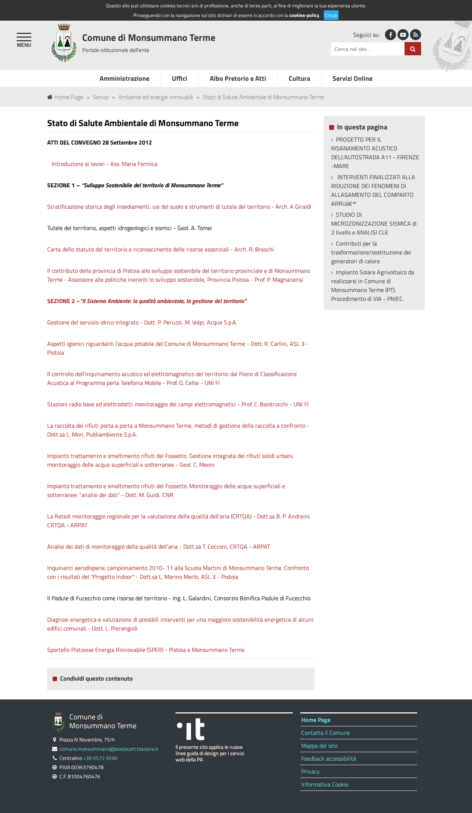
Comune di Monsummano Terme (148, 37)
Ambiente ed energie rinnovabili (155, 97)
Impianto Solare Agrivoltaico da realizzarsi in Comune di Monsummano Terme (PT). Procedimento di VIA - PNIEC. (372, 285)
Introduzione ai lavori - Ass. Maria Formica (104, 163)
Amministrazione (124, 78)
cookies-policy (304, 15)
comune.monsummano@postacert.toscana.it (108, 749)
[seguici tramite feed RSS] (415, 34)
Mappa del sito (319, 745)
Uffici (179, 78)
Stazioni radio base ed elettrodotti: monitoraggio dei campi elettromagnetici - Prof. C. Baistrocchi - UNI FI (178, 404)
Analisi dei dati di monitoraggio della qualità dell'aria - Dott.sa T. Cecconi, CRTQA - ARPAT (158, 546)
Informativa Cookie (324, 784)
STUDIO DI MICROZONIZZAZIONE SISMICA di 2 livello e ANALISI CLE (374, 223)
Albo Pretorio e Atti (238, 78)
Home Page (69, 97)
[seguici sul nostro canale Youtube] (403, 34)
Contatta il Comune (325, 732)
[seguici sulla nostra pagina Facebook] (390, 34)
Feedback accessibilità (328, 758)
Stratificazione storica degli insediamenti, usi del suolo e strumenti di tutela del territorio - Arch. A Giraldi (179, 206)
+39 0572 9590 (100, 758)
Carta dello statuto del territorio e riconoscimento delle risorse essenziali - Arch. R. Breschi (160, 249)
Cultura (299, 78)
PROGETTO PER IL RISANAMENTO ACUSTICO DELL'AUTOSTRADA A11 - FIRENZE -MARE (375, 152)
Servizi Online (352, 78)
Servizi (101, 97)
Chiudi (331, 15)
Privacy (310, 771)
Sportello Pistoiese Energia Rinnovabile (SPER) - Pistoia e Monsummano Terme (145, 649)
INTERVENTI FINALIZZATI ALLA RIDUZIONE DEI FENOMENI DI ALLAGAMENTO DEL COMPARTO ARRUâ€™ (373, 190)
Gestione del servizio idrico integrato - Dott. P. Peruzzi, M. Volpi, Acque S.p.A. (142, 322)
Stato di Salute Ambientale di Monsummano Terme (263, 97)
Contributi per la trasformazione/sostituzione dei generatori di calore (371, 252)
